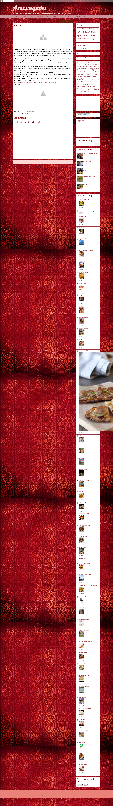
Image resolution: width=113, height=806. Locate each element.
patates (79, 86)
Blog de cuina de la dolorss (85, 239)
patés (84, 86)
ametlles (89, 64)
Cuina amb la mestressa (84, 272)
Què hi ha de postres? (84, 686)
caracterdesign (60, 795)
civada (83, 73)
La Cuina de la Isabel (83, 503)
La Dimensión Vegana (83, 558)
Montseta (79, 63)
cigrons (95, 71)
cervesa (91, 71)
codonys (92, 73)
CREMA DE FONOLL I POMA (89, 177)
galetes (79, 80)
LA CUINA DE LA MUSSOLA (85, 514)
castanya (85, 71)
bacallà (79, 66)
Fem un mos (81, 458)
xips (83, 92)
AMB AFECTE (56, 17)
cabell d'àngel (91, 68)
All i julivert (81, 228)
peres (94, 86)
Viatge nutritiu (82, 742)
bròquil (78, 68)
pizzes (98, 86)
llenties (90, 79)
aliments (26, 113)
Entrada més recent (18, 162)
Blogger (75, 795)
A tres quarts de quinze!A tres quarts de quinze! (87, 211)
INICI (17, 17)
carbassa (84, 70)
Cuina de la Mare (82, 283)
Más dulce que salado (84, 630)
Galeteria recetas (83, 469)
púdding (83, 88)
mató (90, 83)
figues (88, 78)
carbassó (90, 70)
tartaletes (80, 89)
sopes (97, 88)
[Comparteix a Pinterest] (33, 111)
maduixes (79, 81)
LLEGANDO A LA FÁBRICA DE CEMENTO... (88, 585)
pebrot (89, 86)
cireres (78, 73)
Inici (43, 162)
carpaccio (97, 70)
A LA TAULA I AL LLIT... (84, 199)
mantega (79, 83)
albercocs (85, 63)
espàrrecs (96, 76)
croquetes (79, 76)
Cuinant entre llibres (83, 317)
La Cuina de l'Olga (83, 536)
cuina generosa (82, 295)
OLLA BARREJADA (81, 17)
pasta (80, 84)
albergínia (91, 63)
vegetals (79, 92)
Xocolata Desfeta (83, 764)
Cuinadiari (81, 306)
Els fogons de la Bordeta (84, 351)
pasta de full (87, 85)
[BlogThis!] (29, 111)
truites (95, 90)
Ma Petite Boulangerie (84, 608)
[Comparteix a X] (30, 111)
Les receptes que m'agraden (85, 574)
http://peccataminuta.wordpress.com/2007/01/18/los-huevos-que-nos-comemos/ (35, 82)
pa (98, 83)
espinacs (89, 76)
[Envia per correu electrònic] (27, 111)
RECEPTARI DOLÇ (28, 17)
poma (79, 88)
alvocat (97, 63)
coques (82, 74)
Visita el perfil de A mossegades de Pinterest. (87, 58)
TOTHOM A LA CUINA (83, 731)
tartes (85, 89)
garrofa (85, 79)
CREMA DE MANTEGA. (88, 161)
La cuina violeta (82, 547)
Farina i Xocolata (82, 447)
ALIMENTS (68, 17)
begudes (85, 66)
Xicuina (80, 753)
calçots (97, 68)
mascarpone (85, 83)
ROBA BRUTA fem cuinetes (85, 708)
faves (79, 78)
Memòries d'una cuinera (84, 619)
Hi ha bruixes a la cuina (84, 480)
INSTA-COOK (81, 491)
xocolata (88, 92)
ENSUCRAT (81, 436)
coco (88, 73)
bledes (90, 66)
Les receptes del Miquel (84, 563)
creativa (89, 74)
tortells (89, 89)
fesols (84, 78)
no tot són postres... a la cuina (85, 641)
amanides (81, 64)
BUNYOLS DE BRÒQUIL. (88, 184)
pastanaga (95, 84)
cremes (95, 74)
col (95, 73)
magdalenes (87, 81)
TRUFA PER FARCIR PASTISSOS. (90, 154)
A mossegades (29, 8)
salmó (93, 88)
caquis (80, 70)
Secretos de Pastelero (84, 720)
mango (97, 81)
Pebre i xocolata (82, 664)
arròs (96, 64)
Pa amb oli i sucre (83, 652)
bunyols (84, 68)
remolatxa (88, 88)
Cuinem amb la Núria (83, 328)
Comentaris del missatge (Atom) (46, 166)
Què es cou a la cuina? (84, 675)
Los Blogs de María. (83, 597)
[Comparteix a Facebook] (32, 111)
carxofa (80, 71)
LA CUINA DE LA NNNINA (84, 525)
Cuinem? (80, 339)
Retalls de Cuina (82, 697)
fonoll (92, 78)
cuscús (85, 76)
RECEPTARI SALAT (43, 17)
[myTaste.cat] (80, 53)
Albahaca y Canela (83, 216)
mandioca (93, 81)
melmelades (94, 83)
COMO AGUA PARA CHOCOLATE (86, 250)
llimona (95, 80)
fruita (96, 78)
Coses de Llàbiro (82, 261)
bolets (95, 66)
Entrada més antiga (67, 162)
